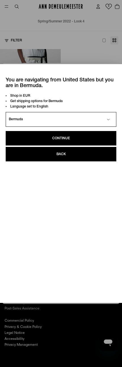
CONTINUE (61, 138)
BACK (61, 154)
